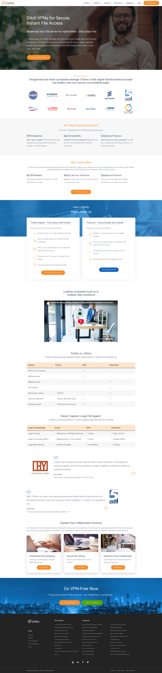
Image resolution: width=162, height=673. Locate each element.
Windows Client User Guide (62, 633)
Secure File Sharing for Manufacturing (120, 654)
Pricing (30, 646)
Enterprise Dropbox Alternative (118, 645)
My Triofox (31, 638)
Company (30, 635)
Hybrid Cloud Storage (115, 627)
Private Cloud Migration (88, 630)
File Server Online (114, 648)
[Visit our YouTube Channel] (73, 662)
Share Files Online (87, 645)
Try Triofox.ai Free (109, 269)
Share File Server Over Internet (90, 642)
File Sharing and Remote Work (118, 651)
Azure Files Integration (88, 654)
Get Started (150, 3)
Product (86, 3)
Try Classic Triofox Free (53, 272)
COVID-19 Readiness (33, 643)
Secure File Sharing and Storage (118, 630)
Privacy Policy (120, 670)
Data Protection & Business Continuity (92, 624)
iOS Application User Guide (62, 639)
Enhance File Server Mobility (89, 627)
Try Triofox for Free (38, 57)
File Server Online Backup (116, 633)
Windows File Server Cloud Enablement (92, 633)
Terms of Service (130, 670)
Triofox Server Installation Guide (63, 624)
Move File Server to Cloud (89, 639)
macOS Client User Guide (61, 636)
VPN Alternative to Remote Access (119, 636)
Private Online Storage (88, 648)
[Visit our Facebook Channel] (83, 662)
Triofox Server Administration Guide (64, 627)
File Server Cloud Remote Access (91, 636)
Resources (117, 3)
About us (113, 670)
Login (139, 3)
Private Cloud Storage (88, 651)
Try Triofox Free (70, 602)
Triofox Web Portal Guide (61, 630)
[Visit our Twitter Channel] (88, 662)
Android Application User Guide (63, 642)
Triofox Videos (58, 648)
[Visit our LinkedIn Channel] (78, 662)
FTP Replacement (114, 639)
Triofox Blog (58, 645)
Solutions (96, 3)
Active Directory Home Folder (118, 624)
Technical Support (32, 641)
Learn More (44, 567)
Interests (107, 3)
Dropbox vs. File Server (116, 642)
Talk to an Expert (92, 602)
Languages (129, 3)
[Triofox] (8, 3)
